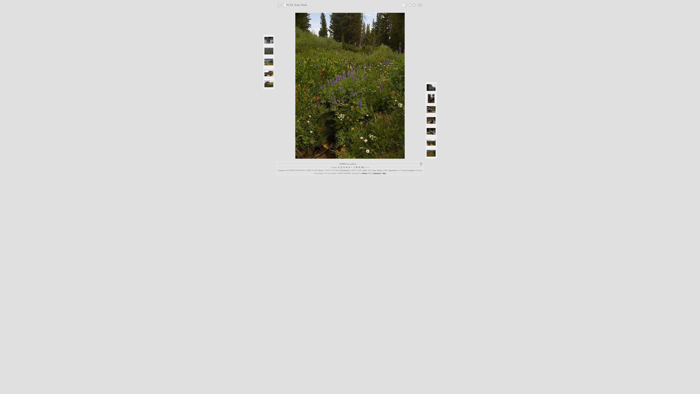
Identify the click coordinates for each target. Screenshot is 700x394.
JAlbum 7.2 (365, 173)
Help (384, 173)
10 (362, 167)
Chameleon (377, 173)
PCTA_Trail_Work (296, 4)
